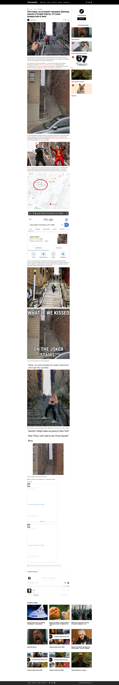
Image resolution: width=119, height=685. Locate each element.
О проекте (29, 682)
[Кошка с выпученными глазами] (81, 46)
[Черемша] (81, 89)
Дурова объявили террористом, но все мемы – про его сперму (80, 647)
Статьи (49, 2)
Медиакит (34, 682)
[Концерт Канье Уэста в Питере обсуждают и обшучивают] (37, 612)
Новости (54, 2)
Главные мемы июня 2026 (34, 670)
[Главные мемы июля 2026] (59, 636)
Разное (38, 682)
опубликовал (40, 66)
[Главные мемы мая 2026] (59, 659)
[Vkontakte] (52, 682)
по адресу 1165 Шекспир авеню (46, 64)
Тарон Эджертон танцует (77, 81)
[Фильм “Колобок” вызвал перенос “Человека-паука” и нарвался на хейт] (59, 612)
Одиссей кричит (75, 39)
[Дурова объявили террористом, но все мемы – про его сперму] (81, 636)
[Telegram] (54, 682)
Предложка (66, 2)
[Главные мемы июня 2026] (37, 659)
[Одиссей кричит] (81, 32)
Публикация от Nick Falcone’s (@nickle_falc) (37, 562)
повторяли (41, 140)
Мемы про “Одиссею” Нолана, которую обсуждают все (80, 623)
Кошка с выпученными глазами (79, 53)
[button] (86, 2)
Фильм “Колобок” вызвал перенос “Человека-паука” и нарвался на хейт (59, 624)
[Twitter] (49, 682)
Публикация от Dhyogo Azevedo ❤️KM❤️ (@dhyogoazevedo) (39, 521)
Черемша (73, 95)
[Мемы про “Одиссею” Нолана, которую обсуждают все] (81, 612)
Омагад (60, 2)
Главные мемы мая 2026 (56, 670)
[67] (81, 60)
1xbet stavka (43, 682)
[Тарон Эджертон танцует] (81, 75)
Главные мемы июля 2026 (56, 647)
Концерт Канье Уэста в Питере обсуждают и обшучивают (36, 623)
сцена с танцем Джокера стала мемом (59, 138)
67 (72, 67)
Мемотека (43, 2)
